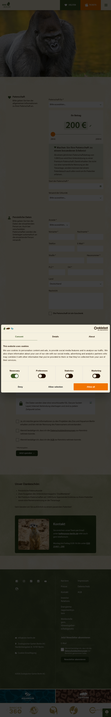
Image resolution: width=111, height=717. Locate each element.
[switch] (42, 376)
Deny (20, 387)
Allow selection (55, 387)
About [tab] (92, 336)
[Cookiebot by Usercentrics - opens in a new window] (96, 329)
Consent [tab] (19, 336)
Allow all (91, 387)
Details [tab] (55, 336)
